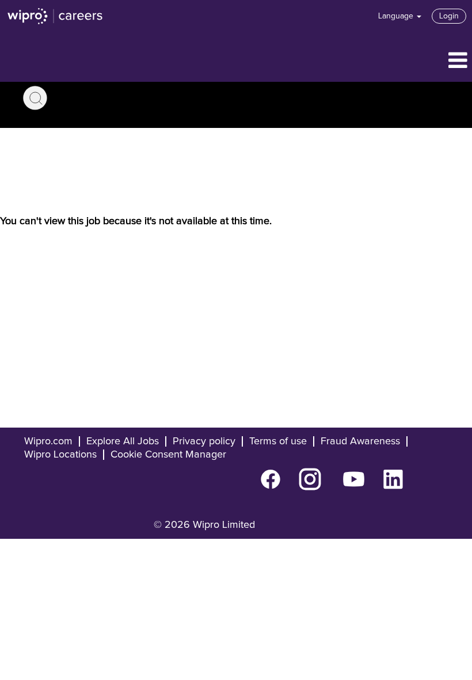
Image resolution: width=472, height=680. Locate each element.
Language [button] (397, 16)
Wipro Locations (60, 454)
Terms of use (278, 441)
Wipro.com (48, 441)
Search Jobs (35, 98)
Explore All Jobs (122, 441)
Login (449, 16)
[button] (236, 61)
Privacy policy (204, 441)
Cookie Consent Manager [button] (168, 454)
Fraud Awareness (360, 441)
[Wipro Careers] (55, 16)
